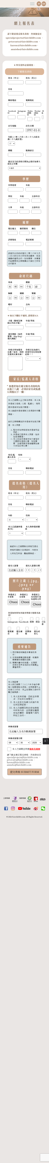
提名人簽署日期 (33, 566)
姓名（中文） (14, 78)
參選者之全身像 (23, 595)
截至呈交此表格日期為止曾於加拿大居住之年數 (24, 162)
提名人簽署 (13, 566)
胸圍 (10, 293)
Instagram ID (21, 112)
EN (43, 4)
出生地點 (12, 126)
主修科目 (36, 196)
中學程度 (12, 185)
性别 (20, 455)
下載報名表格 (24, 71)
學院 (10, 196)
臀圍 (34, 293)
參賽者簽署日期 (15, 738)
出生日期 (30, 126)
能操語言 (30, 150)
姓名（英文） (32, 78)
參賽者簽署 (13, 726)
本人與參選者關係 (32, 528)
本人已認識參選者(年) (15, 528)
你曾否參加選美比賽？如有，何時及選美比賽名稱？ (16, 352)
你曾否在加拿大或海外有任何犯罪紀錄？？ (33, 352)
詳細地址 (12, 240)
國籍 (10, 150)
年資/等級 (30, 321)
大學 (10, 207)
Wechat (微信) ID (37, 113)
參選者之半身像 (12, 595)
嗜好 (10, 304)
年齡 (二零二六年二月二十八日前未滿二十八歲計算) (24, 138)
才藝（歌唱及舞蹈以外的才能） (15, 322)
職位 (34, 228)
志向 (28, 304)
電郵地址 (30, 100)
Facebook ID (12, 112)
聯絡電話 (12, 100)
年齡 (10, 515)
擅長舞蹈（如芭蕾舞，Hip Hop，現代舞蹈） (16, 336)
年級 (28, 185)
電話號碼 (30, 240)
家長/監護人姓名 (12, 456)
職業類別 (24, 228)
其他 (43, 112)
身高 (10, 282)
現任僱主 (12, 228)
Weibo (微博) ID (30, 113)
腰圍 (22, 293)
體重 (28, 282)
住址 (10, 89)
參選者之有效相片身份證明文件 (36, 596)
